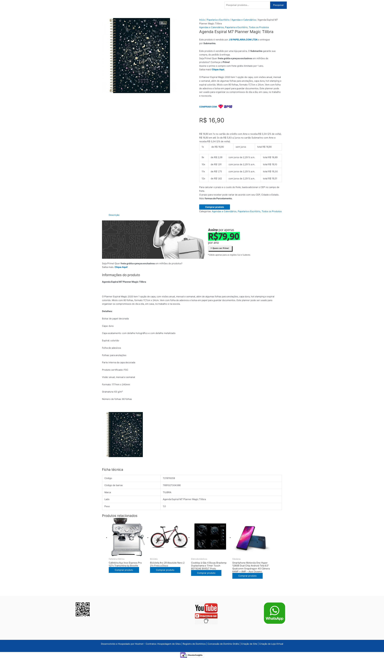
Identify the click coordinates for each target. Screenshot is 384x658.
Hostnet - (140, 643)
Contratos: (151, 643)
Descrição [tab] (114, 215)
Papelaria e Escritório (218, 19)
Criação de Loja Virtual (271, 643)
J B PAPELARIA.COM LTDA (243, 39)
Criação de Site (249, 643)
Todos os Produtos (259, 27)
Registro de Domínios (194, 643)
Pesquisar (278, 5)
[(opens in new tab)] (206, 612)
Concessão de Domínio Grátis (223, 643)
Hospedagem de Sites (169, 643)
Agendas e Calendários (243, 19)
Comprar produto (214, 207)
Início (202, 19)
